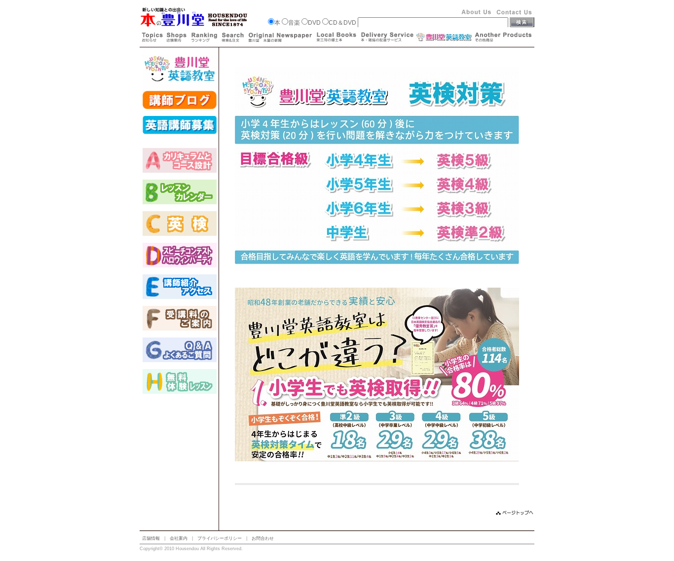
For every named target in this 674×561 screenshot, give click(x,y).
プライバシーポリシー (219, 538)
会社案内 (178, 538)
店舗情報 (151, 538)
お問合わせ (263, 538)
